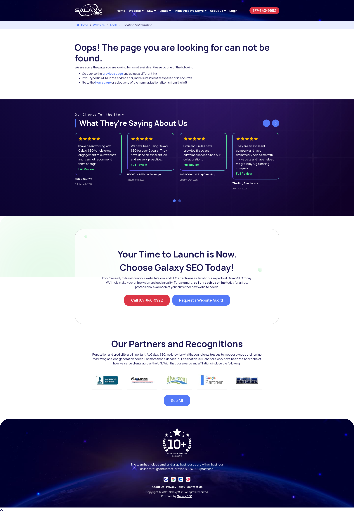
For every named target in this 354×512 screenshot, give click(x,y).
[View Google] (173, 479)
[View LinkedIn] (180, 479)
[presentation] (266, 123)
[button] (174, 200)
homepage (103, 82)
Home (121, 10)
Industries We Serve (189, 10)
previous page (113, 74)
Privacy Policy (175, 487)
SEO (150, 10)
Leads (163, 10)
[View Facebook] (166, 479)
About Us (216, 10)
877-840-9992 (264, 10)
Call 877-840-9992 (147, 300)
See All (177, 400)
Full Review (86, 169)
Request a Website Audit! (201, 300)
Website (135, 10)
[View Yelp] (188, 479)
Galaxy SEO (184, 496)
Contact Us (194, 487)
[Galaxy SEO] (88, 15)
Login (233, 10)
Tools (113, 25)
